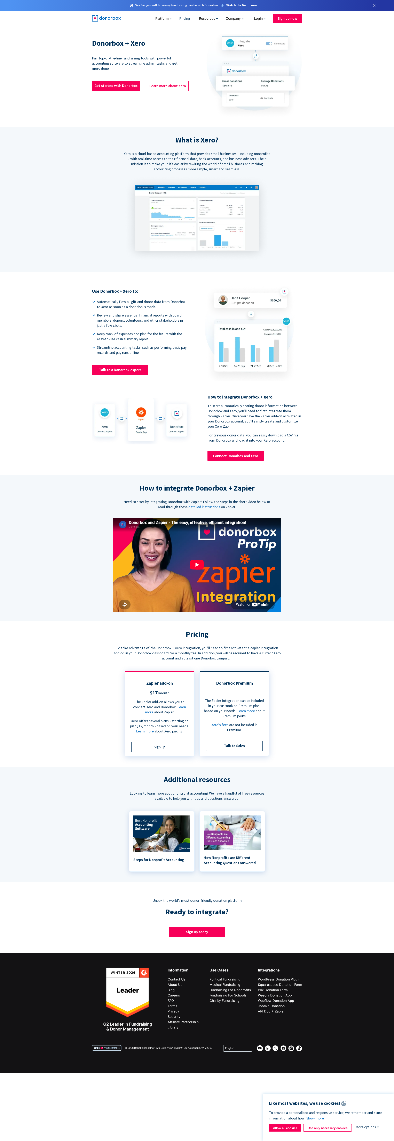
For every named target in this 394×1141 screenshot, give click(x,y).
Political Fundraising (225, 979)
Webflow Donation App (276, 1001)
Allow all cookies (285, 1128)
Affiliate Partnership (183, 1022)
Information (178, 970)
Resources (207, 18)
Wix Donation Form (273, 990)
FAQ (171, 1001)
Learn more (145, 731)
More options (365, 1127)
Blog (171, 990)
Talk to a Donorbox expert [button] (120, 369)
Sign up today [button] (197, 931)
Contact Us (176, 979)
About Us (175, 985)
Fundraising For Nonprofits (230, 990)
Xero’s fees (219, 724)
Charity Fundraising (224, 1001)
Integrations (269, 970)
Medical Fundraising (225, 985)
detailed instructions (204, 506)
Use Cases (219, 970)
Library (173, 1027)
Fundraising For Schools (228, 995)
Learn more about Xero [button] (167, 85)
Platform (162, 18)
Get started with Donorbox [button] (116, 85)
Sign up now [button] (287, 18)
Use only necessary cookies (327, 1128)
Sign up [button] (159, 747)
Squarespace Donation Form (280, 985)
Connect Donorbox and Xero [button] (235, 455)
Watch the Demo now (242, 5)
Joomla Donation (271, 1006)
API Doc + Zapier (271, 1011)
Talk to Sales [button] (234, 745)
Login (258, 18)
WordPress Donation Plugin (279, 979)
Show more (315, 1118)
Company (233, 18)
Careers (174, 995)
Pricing (184, 18)
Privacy (173, 1011)
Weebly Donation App (275, 995)
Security (174, 1017)
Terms (172, 1006)
